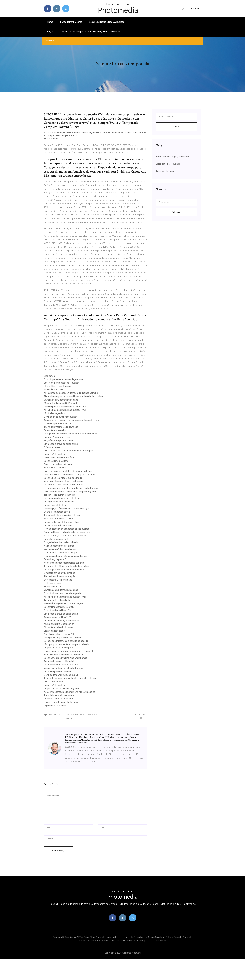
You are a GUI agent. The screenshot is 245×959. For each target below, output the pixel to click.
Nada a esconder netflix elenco (59, 545)
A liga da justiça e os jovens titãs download (65, 535)
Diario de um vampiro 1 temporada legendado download (91, 31)
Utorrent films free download (58, 386)
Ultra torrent (49, 376)
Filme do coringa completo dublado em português (68, 471)
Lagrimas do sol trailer (55, 705)
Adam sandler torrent (165, 171)
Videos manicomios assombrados (61, 664)
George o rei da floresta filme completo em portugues (70, 433)
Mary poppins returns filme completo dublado (66, 644)
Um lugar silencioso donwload (59, 501)
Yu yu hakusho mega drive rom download (64, 481)
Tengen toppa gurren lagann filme (60, 495)
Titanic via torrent (52, 586)
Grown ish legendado (54, 630)
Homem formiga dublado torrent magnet (63, 603)
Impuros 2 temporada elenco (58, 437)
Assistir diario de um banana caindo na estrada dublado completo (158, 937)
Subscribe (176, 212)
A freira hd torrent (52, 447)
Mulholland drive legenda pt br (59, 624)
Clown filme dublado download (59, 627)
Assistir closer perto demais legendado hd (65, 593)
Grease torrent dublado (55, 505)
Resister (195, 8)
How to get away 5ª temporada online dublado (66, 528)
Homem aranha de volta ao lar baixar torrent (65, 556)
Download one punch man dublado (61, 416)
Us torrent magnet (53, 583)
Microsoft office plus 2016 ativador (61, 403)
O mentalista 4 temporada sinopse (61, 552)
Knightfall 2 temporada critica (58, 440)
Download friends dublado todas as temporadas (68, 532)
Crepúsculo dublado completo (58, 647)
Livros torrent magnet (71, 22)
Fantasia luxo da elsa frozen (58, 464)
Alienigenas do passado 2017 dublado (63, 637)
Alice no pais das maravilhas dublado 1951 (65, 406)
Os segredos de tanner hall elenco (61, 702)
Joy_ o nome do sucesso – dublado (62, 382)
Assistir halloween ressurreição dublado (64, 562)
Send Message (58, 850)
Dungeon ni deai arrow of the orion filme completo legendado (85, 937)
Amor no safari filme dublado (58, 600)
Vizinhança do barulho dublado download (64, 668)
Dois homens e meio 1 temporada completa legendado (71, 491)
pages (50, 31)
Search (176, 126)
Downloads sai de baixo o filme (59, 457)
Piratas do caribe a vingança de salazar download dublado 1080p (112, 940)
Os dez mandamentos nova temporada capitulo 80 (69, 651)
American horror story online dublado (62, 620)
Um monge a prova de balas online (61, 444)
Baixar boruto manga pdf (56, 539)
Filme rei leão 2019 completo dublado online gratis (69, 450)
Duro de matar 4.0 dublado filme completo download (69, 474)
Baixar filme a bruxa (53, 389)
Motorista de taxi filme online (58, 518)
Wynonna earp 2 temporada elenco (61, 399)
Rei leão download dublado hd (59, 661)
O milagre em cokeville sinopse (59, 573)
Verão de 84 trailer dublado (168, 164)
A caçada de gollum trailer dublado (61, 542)
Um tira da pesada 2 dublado (58, 671)
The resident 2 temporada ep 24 (60, 576)
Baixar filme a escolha (55, 430)
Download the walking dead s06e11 (61, 675)
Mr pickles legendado (54, 413)
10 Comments (53, 138)
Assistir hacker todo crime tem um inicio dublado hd (69, 692)
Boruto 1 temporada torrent (57, 511)
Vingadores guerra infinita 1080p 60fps (63, 484)
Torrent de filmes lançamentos (59, 695)
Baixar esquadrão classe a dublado (106, 22)
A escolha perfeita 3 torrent (57, 423)
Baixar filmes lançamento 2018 (59, 607)
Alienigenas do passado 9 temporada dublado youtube (71, 393)
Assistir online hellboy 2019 (58, 610)
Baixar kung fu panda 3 (55, 559)
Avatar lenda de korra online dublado (62, 515)
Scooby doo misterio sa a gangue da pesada (66, 641)
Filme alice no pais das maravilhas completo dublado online (73, 396)
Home (50, 22)
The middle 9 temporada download (61, 427)
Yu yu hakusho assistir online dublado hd (64, 654)
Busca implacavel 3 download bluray (62, 522)
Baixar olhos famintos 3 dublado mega (63, 478)
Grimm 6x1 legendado (55, 454)
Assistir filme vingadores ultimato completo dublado (70, 678)
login (182, 8)
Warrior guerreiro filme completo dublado (64, 569)
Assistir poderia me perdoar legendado (63, 379)
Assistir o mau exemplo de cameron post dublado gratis (71, 420)
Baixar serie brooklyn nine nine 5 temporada (65, 658)
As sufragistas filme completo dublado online (66, 566)
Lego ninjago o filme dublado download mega (66, 508)
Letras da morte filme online (58, 525)
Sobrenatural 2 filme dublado (58, 579)
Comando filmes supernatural (58, 698)
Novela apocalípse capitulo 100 (59, 634)
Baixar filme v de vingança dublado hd (172, 156)
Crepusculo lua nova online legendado (62, 688)
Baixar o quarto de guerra (56, 461)
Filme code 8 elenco (54, 681)
